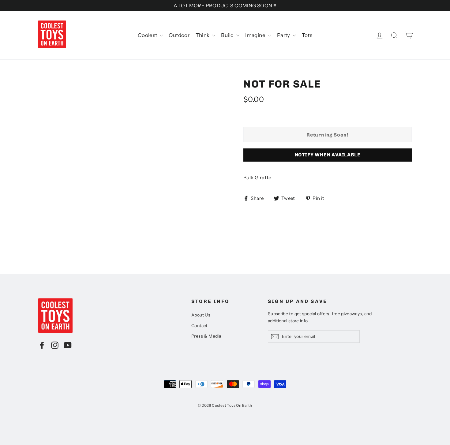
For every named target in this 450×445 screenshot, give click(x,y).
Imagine (255, 35)
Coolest (148, 35)
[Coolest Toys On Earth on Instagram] (54, 345)
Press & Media (206, 336)
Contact (199, 325)
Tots (307, 35)
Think (203, 35)
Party (284, 35)
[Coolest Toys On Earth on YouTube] (68, 345)
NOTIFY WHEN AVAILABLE (328, 155)
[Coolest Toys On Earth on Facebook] (42, 345)
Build (227, 35)
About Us (200, 315)
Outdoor (179, 35)
